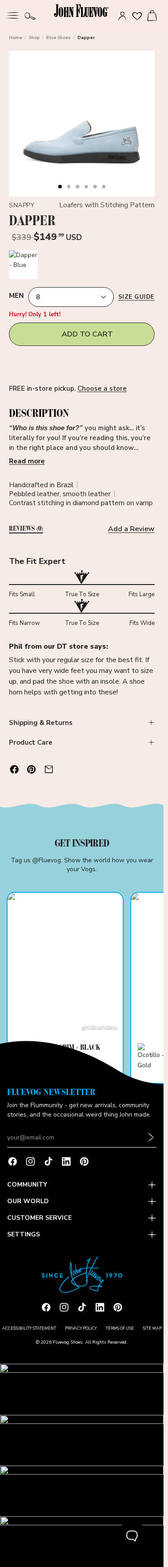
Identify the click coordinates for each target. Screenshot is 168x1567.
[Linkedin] (66, 1161)
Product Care (30, 742)
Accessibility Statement (29, 1328)
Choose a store (102, 388)
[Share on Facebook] (14, 769)
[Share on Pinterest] (31, 769)
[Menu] (13, 14)
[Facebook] (12, 1161)
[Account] (122, 16)
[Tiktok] (48, 1161)
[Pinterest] (84, 1161)
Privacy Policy (81, 1328)
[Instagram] (30, 1161)
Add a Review (131, 529)
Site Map (152, 1328)
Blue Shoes (58, 38)
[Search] (30, 16)
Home (15, 38)
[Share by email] (48, 769)
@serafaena (99, 1027)
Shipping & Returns (41, 722)
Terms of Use (120, 1328)
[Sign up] (151, 1137)
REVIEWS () (26, 529)
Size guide (136, 297)
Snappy (21, 205)
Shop (34, 38)
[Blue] (23, 264)
